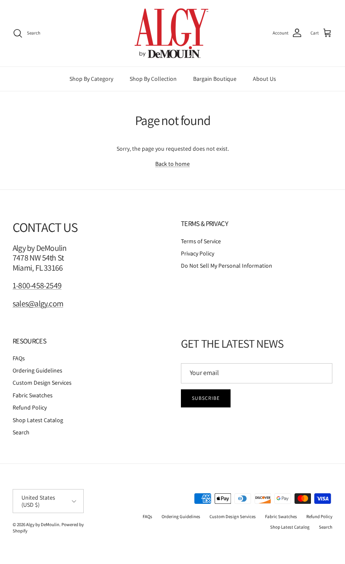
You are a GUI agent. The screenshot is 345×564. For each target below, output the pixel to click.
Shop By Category (91, 78)
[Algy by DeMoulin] (172, 33)
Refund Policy (30, 407)
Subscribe (206, 398)
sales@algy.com (38, 303)
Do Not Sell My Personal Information (226, 265)
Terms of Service (201, 241)
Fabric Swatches (33, 395)
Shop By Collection (153, 78)
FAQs (19, 358)
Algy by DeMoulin (42, 524)
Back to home (172, 164)
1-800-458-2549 (37, 285)
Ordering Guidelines (37, 370)
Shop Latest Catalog (38, 420)
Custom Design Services (42, 382)
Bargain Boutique (214, 78)
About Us (264, 78)
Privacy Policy (197, 253)
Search (21, 432)
